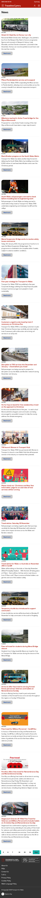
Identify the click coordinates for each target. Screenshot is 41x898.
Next (36, 852)
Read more (7, 53)
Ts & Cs (3, 874)
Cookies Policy (6, 881)
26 (30, 852)
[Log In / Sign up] (35, 6)
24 (19, 852)
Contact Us (5, 871)
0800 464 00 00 (6, 1)
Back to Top (8, 894)
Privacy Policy (6, 878)
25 (24, 852)
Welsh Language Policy (9, 884)
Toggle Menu (39, 6)
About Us (4, 865)
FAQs (3, 868)
